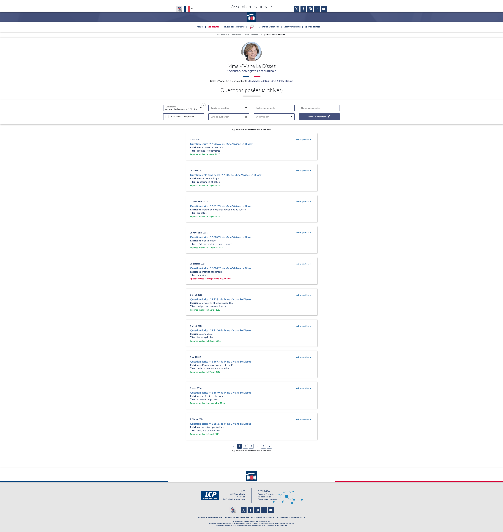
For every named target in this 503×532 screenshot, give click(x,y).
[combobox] (183, 108)
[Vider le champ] (203, 105)
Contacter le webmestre (262, 523)
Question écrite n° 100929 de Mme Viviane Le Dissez (221, 237)
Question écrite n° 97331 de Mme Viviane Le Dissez (220, 299)
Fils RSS (275, 523)
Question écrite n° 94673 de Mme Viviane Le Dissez (220, 361)
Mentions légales (215, 523)
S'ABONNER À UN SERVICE (261, 517)
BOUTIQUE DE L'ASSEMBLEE (209, 517)
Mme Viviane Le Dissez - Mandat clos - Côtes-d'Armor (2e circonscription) (245, 35)
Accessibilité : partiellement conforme (237, 523)
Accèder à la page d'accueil (251, 16)
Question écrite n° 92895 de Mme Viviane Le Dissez (220, 424)
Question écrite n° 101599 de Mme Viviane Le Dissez (221, 206)
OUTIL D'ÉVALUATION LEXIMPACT (290, 517)
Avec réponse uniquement (183, 117)
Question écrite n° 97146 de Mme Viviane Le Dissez (220, 330)
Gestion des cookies (286, 523)
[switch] (166, 116)
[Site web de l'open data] (278, 495)
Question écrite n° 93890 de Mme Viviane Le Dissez (220, 392)
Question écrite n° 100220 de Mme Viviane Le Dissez (221, 268)
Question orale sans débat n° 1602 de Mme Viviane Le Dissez (225, 175)
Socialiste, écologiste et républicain (251, 71)
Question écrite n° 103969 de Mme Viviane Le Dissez (221, 144)
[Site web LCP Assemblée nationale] (225, 495)
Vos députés (222, 35)
